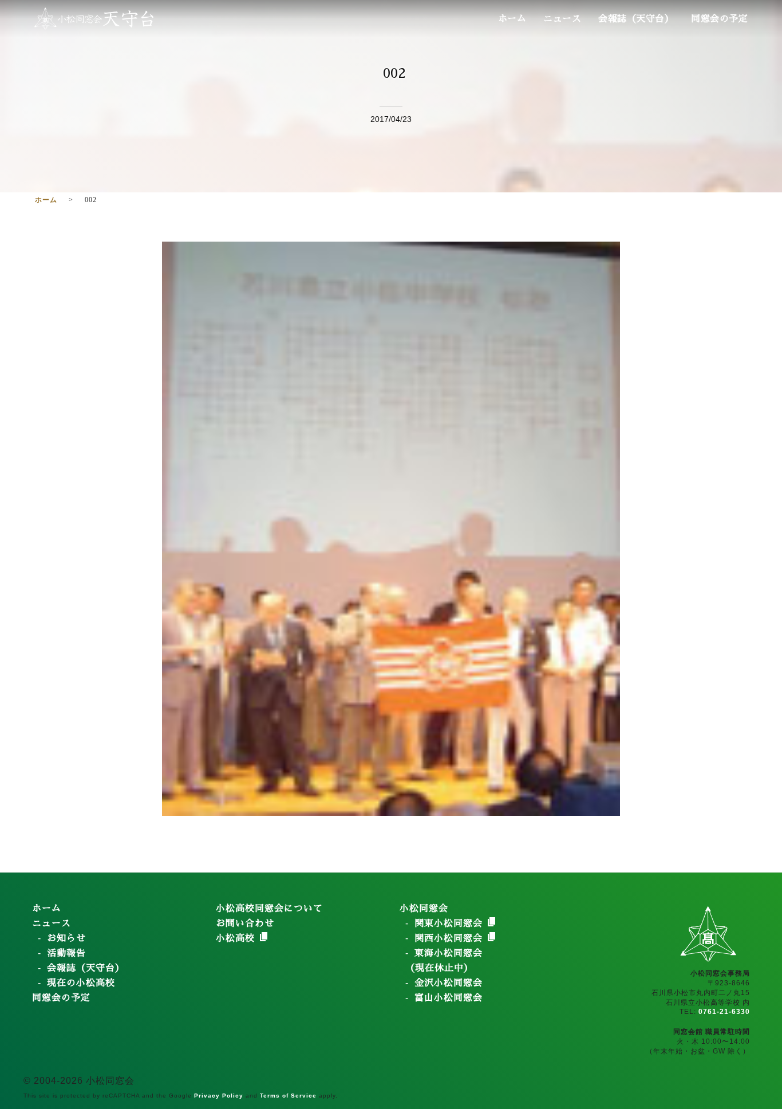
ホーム (512, 18)
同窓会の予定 (719, 18)
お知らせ (66, 938)
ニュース (562, 18)
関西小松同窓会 (450, 938)
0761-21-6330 (724, 1012)
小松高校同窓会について (269, 908)
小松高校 (237, 938)
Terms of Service (288, 1095)
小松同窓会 (424, 908)
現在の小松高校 (81, 983)
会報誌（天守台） (636, 18)
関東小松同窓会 (450, 923)
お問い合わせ (245, 923)
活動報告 (66, 953)
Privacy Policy (218, 1095)
